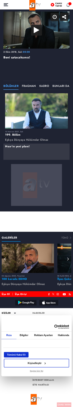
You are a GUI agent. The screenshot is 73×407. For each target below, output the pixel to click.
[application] (36, 203)
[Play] (36, 203)
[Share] (67, 5)
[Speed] (58, 5)
